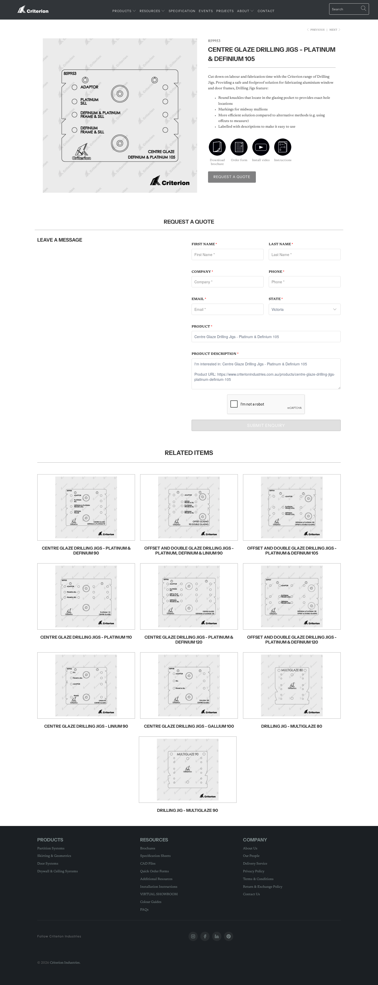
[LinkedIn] (216, 936)
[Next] (194, 115)
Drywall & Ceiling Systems (57, 871)
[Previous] (46, 115)
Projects (225, 11)
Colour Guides (150, 902)
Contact (266, 11)
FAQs (144, 909)
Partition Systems (51, 848)
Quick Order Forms (154, 871)
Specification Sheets (155, 856)
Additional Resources (156, 879)
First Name (204, 244)
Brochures (147, 848)
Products (122, 11)
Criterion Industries (65, 962)
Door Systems (47, 863)
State (276, 299)
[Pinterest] (228, 936)
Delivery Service (255, 863)
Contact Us (251, 894)
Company (202, 272)
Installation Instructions (158, 887)
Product (202, 326)
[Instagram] (193, 936)
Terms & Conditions (258, 879)
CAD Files (148, 863)
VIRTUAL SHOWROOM (159, 894)
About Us (250, 848)
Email (199, 299)
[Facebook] (205, 936)
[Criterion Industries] (32, 7)
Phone (276, 272)
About (243, 11)
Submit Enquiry (266, 425)
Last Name (281, 244)
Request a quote (231, 176)
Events (206, 11)
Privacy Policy (253, 871)
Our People (251, 856)
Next (333, 30)
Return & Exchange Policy (262, 887)
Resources (150, 11)
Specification (182, 11)
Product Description (215, 354)
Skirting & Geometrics (54, 856)
